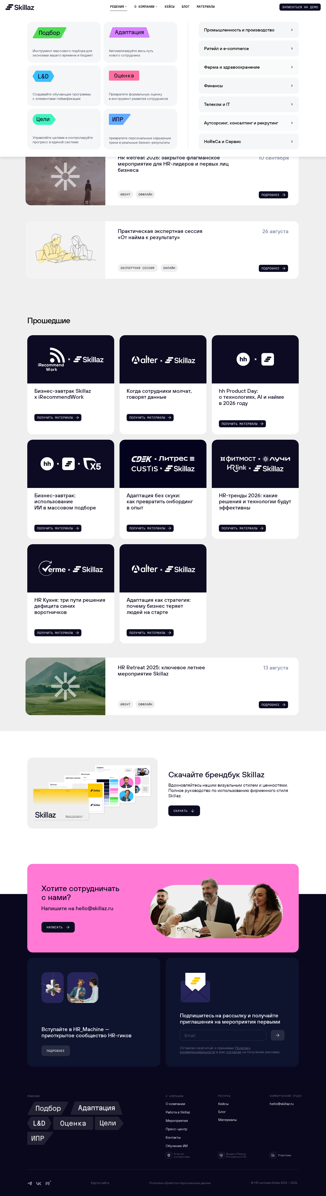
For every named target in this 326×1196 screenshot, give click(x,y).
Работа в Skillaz (178, 1112)
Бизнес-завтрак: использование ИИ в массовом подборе (65, 501)
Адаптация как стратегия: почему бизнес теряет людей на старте (159, 605)
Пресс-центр (176, 1129)
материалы (206, 6)
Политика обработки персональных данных (180, 1183)
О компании (175, 1103)
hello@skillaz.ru (282, 1103)
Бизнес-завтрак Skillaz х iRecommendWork (62, 393)
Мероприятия (177, 1120)
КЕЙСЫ (170, 6)
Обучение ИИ (177, 1146)
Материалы (227, 1119)
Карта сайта (100, 1183)
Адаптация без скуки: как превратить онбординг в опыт (160, 501)
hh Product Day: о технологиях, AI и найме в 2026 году (251, 396)
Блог (222, 1111)
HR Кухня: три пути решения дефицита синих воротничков (69, 605)
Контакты (173, 1137)
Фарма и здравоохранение (232, 67)
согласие (233, 1052)
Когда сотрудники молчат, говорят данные (159, 393)
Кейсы (223, 1103)
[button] (300, 7)
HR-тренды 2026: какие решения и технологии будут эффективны (255, 501)
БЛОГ (186, 6)
